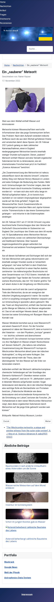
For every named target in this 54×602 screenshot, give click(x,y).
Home (3, 2)
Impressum (27, 594)
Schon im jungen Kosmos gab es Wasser (25, 521)
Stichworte (5, 19)
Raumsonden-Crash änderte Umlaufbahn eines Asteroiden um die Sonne (26, 467)
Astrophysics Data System (17, 578)
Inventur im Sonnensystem (19, 504)
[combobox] (40, 49)
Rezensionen (6, 23)
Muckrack (9, 562)
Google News (10, 567)
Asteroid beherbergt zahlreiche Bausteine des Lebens (26, 540)
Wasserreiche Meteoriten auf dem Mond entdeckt (25, 486)
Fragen (3, 14)
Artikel (3, 10)
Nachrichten (5, 6)
